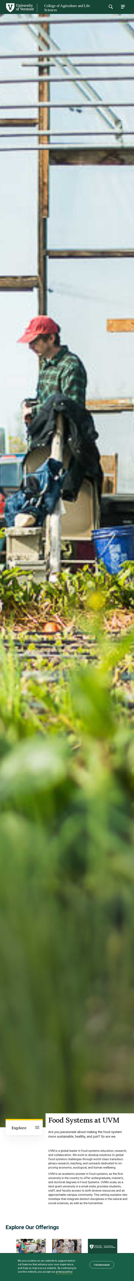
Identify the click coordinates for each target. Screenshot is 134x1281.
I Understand (102, 1264)
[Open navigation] (37, 1127)
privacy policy (64, 1271)
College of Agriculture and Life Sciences (67, 8)
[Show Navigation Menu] (123, 6)
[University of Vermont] (20, 12)
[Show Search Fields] (110, 6)
